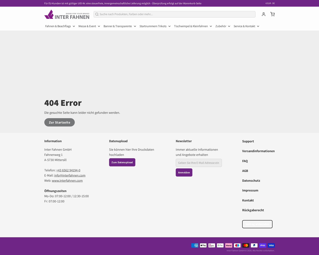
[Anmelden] (262, 14)
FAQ (245, 161)
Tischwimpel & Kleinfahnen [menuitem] (191, 26)
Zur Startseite (59, 122)
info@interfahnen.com (69, 175)
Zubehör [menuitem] (220, 26)
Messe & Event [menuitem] (87, 26)
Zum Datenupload (122, 162)
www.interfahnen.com (67, 180)
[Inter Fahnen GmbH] (66, 14)
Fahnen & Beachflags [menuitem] (58, 26)
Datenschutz (251, 180)
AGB (245, 171)
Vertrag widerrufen (257, 224)
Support (248, 141)
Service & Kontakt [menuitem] (244, 26)
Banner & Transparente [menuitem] (118, 26)
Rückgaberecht (253, 210)
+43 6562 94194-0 (68, 170)
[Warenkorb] (271, 14)
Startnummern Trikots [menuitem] (153, 26)
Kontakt (248, 200)
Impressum (250, 190)
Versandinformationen (258, 151)
